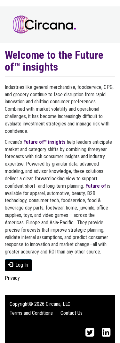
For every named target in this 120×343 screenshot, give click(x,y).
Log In (21, 265)
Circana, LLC (58, 304)
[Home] (44, 24)
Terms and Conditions (31, 313)
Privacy (12, 278)
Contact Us (71, 313)
